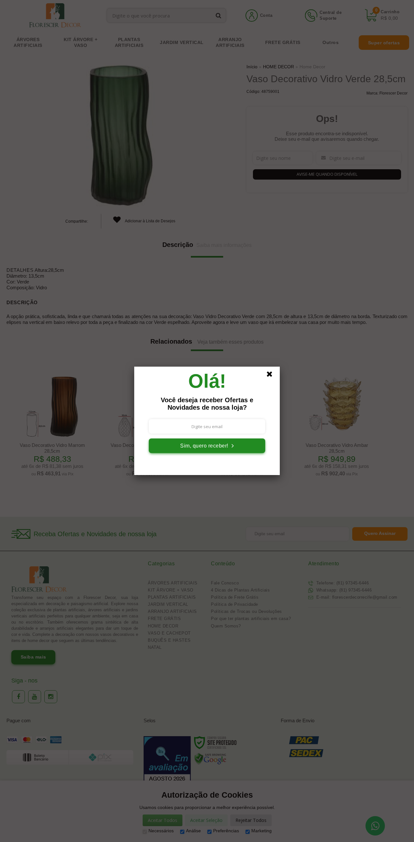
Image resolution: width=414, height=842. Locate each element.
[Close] (272, 376)
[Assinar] (207, 445)
